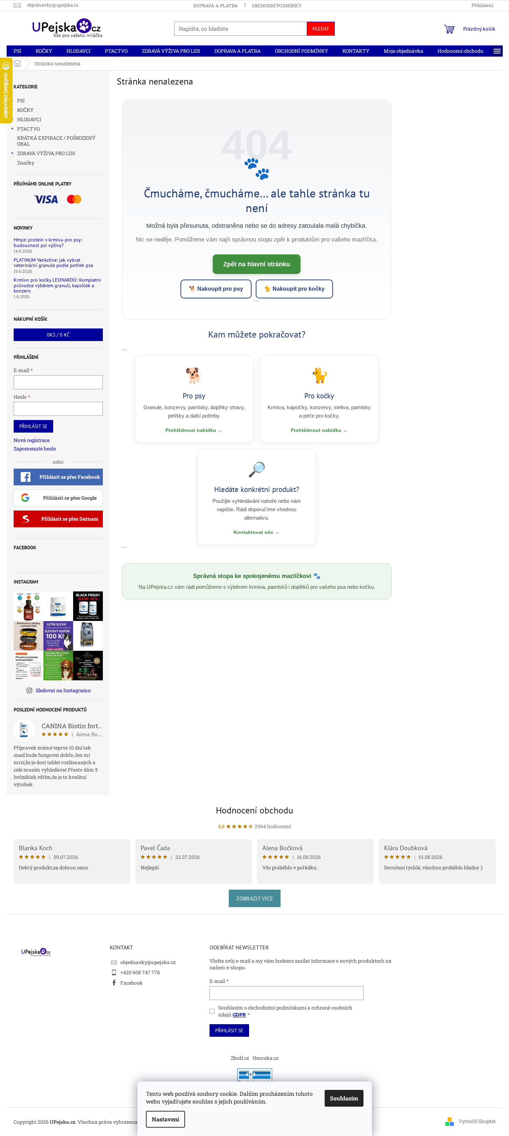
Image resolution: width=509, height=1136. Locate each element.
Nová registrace (32, 440)
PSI (21, 100)
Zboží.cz (240, 1058)
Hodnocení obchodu (254, 810)
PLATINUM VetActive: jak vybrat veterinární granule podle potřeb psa (53, 263)
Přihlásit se (33, 426)
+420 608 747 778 (140, 972)
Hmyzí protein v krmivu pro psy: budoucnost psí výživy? (48, 242)
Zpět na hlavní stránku (256, 264)
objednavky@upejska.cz (148, 962)
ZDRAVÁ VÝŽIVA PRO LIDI (46, 153)
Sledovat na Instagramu (63, 690)
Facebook (131, 982)
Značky (25, 162)
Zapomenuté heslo (35, 448)
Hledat (320, 29)
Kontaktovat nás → (257, 532)
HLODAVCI (29, 119)
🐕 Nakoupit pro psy (216, 289)
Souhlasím (344, 1098)
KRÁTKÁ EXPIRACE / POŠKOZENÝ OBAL (56, 141)
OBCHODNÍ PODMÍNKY (277, 5)
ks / (58, 335)
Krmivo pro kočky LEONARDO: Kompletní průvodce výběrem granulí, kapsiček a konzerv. (57, 285)
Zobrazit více (254, 898)
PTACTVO (28, 128)
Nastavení (165, 1119)
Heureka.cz (265, 1058)
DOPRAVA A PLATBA (215, 5)
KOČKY (25, 110)
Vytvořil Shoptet (477, 1121)
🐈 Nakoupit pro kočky (294, 289)
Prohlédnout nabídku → (193, 430)
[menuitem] (17, 51)
